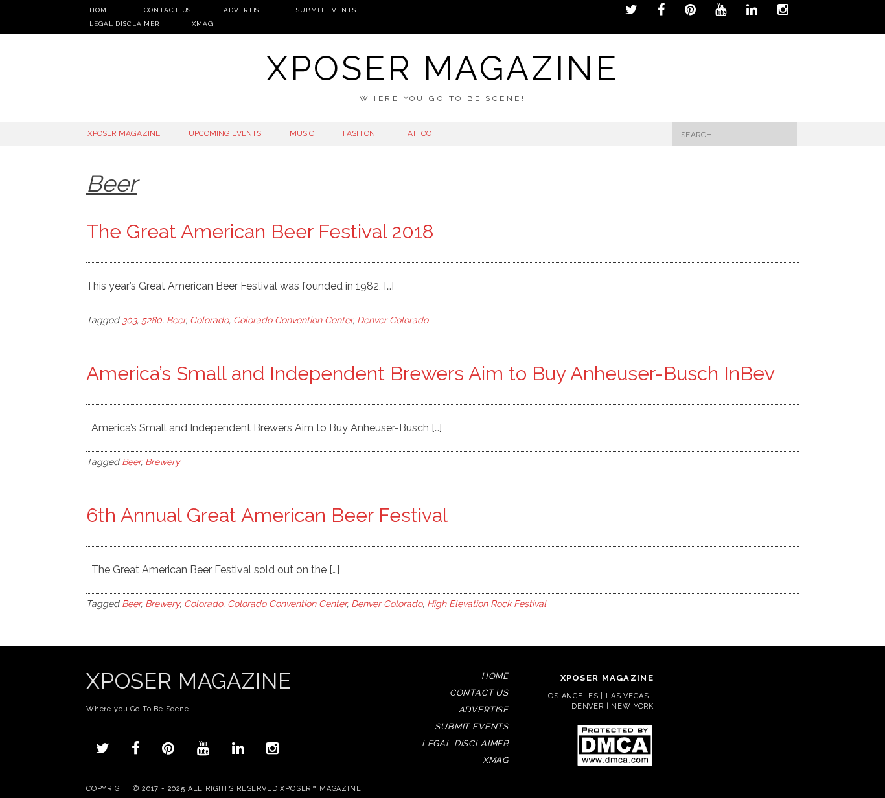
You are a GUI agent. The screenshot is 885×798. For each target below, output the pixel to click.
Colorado (209, 320)
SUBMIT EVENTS (326, 10)
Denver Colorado (392, 320)
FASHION (359, 133)
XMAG (202, 23)
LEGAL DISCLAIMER (124, 23)
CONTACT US (168, 10)
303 (129, 320)
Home (100, 10)
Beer (176, 320)
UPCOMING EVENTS (225, 133)
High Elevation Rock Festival (486, 603)
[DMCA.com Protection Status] (614, 765)
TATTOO (417, 133)
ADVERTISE (244, 10)
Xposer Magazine (442, 68)
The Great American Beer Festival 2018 (260, 231)
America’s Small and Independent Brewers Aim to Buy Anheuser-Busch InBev (430, 373)
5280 (151, 320)
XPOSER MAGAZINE (123, 133)
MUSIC (302, 133)
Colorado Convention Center (292, 320)
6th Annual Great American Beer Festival (267, 515)
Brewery (162, 462)
